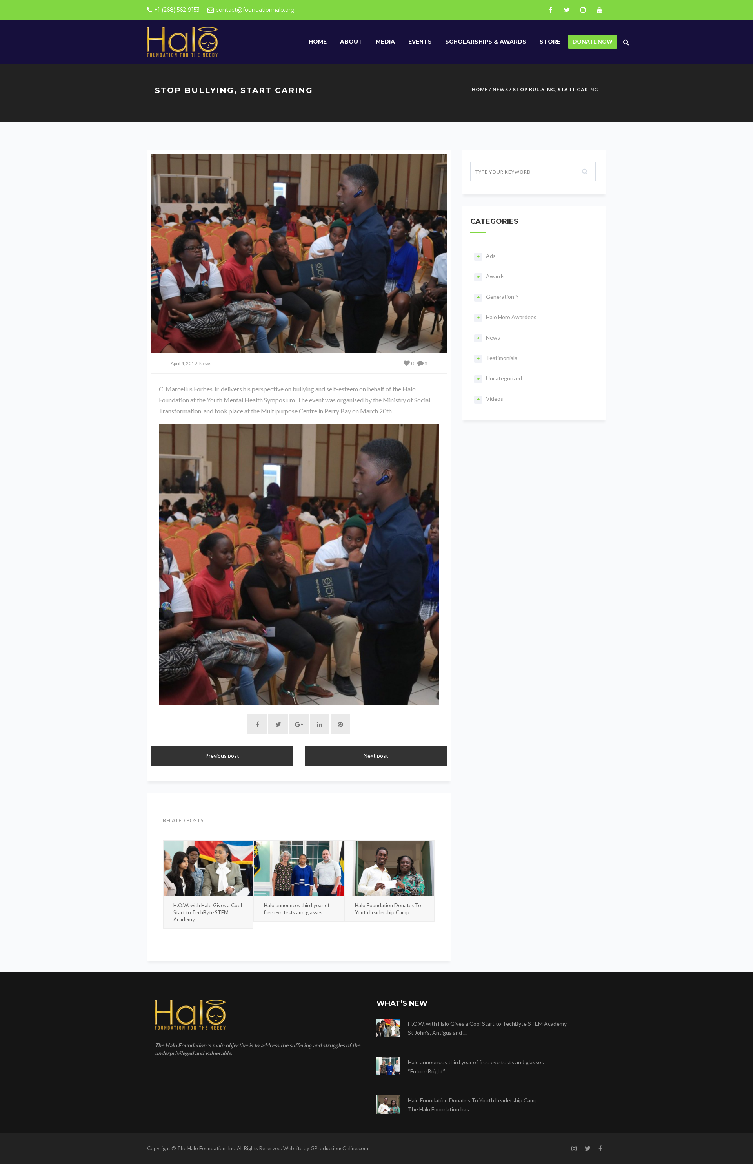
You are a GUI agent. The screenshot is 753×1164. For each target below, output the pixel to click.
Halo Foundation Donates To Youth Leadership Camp (388, 908)
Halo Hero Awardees (511, 317)
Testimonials (501, 357)
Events (420, 41)
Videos (494, 398)
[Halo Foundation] (182, 41)
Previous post (222, 755)
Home (318, 41)
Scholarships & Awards (485, 41)
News (500, 89)
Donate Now (593, 41)
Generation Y (502, 296)
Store (550, 41)
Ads (491, 255)
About (351, 41)
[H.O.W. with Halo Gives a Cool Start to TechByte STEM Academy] (208, 868)
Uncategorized (504, 378)
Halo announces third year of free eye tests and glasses (296, 908)
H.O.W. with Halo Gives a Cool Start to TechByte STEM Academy (207, 912)
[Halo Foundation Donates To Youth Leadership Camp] (389, 868)
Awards (495, 276)
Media (385, 41)
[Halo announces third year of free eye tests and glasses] (298, 868)
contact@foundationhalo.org (255, 9)
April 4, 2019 (184, 363)
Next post (376, 755)
